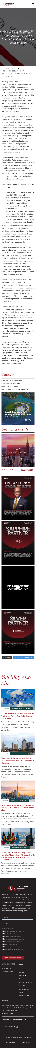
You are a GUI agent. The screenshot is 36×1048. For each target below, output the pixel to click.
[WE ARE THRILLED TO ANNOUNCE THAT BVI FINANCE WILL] (18, 632)
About (21, 992)
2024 (2, 31)
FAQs (20, 979)
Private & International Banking (21, 708)
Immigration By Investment (21, 31)
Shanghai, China (8, 972)
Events (21, 975)
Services (22, 972)
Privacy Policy (11, 1043)
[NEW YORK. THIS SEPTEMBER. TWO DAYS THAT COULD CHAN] (18, 587)
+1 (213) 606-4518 (8, 1013)
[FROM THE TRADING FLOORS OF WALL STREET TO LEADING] (18, 498)
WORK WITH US (24, 996)
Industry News (24, 982)
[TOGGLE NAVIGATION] (28, 4)
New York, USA (7, 968)
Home (21, 969)
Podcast (22, 986)
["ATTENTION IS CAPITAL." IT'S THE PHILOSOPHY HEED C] (18, 543)
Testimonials (24, 989)
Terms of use (25, 1043)
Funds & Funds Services (18, 753)
